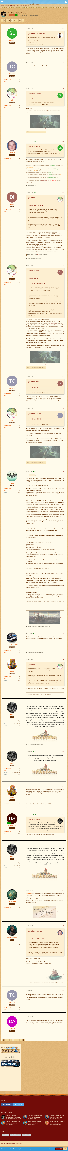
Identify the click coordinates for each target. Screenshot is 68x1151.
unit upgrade (26, 1135)
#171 (63, 659)
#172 (63, 703)
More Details (59, 1148)
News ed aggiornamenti (55, 1124)
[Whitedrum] (25, 1117)
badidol (32, 475)
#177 (63, 890)
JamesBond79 (24, 15)
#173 (63, 751)
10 (14, 20)
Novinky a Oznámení (54, 1118)
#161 (63, 28)
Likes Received (7, 79)
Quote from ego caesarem (36, 34)
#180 (63, 1017)
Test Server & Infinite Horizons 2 (36, 1115)
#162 (63, 62)
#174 (63, 786)
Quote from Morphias (35, 931)
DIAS (38, 254)
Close (65, 1148)
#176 (63, 845)
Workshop (5, 1135)
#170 (63, 633)
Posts (5, 45)
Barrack (53, 323)
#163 (63, 88)
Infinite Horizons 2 (11, 1115)
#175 (63, 814)
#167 (63, 376)
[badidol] (3, 1123)
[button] (2, 2)
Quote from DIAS (33, 270)
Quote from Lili (32, 198)
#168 (63, 408)
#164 (63, 141)
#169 (63, 471)
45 (20, 20)
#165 (63, 192)
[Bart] (47, 1123)
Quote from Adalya (34, 819)
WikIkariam (44, 180)
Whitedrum (30, 1117)
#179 (63, 990)
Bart (51, 1123)
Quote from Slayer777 (35, 93)
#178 (63, 926)
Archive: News (9, 1124)
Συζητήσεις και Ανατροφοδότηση (13, 1118)
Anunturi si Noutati (32, 1118)
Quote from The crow (36, 205)
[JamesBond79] (3, 1117)
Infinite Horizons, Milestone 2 (13, 1121)
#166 (63, 265)
